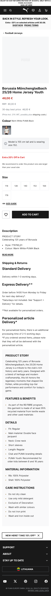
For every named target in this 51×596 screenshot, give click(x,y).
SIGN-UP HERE (26, 5)
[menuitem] (5, 581)
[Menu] (5, 10)
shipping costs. (39, 114)
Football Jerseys (13, 33)
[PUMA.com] (25, 10)
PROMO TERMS (31, 25)
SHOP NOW (18, 25)
